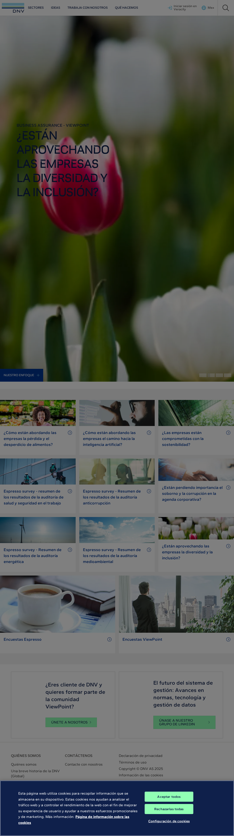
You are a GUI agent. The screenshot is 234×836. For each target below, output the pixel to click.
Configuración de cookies (169, 821)
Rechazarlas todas (169, 809)
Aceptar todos (169, 797)
